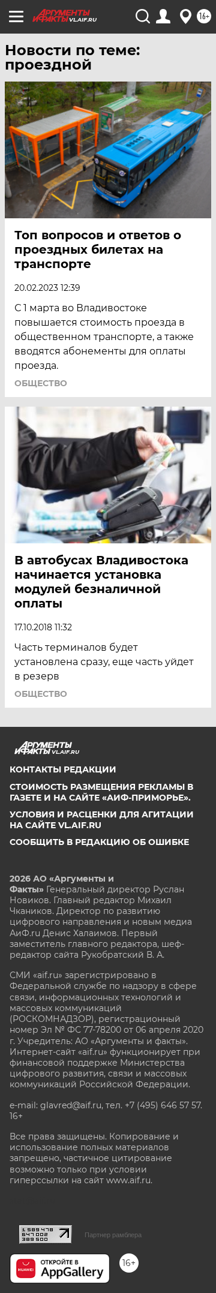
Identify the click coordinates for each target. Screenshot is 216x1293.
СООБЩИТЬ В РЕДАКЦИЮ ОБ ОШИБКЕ (99, 842)
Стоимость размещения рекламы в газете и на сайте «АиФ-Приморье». (101, 792)
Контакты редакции (63, 769)
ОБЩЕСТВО (40, 383)
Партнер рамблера (113, 1234)
